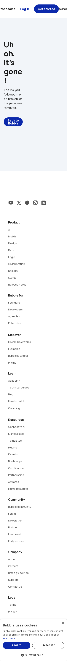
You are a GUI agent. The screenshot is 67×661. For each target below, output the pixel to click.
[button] (33, 655)
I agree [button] (16, 645)
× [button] (62, 623)
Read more (9, 638)
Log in (24, 9)
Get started (46, 9)
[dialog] (33, 640)
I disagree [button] (48, 645)
